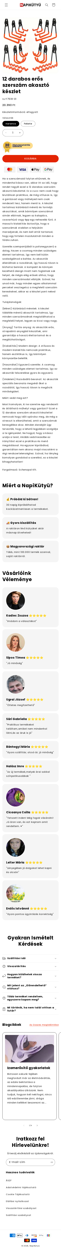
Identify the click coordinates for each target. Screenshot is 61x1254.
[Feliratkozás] (51, 1162)
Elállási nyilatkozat (17, 1201)
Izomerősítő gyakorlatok (28, 1068)
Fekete (28, 123)
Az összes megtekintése (44, 1024)
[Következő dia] (37, 1125)
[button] (6, 4)
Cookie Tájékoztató (18, 1194)
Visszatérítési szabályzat (21, 1208)
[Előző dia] (24, 1125)
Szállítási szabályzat (18, 1215)
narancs (11, 123)
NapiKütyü (35, 1246)
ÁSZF (9, 1180)
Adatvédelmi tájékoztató (21, 1187)
